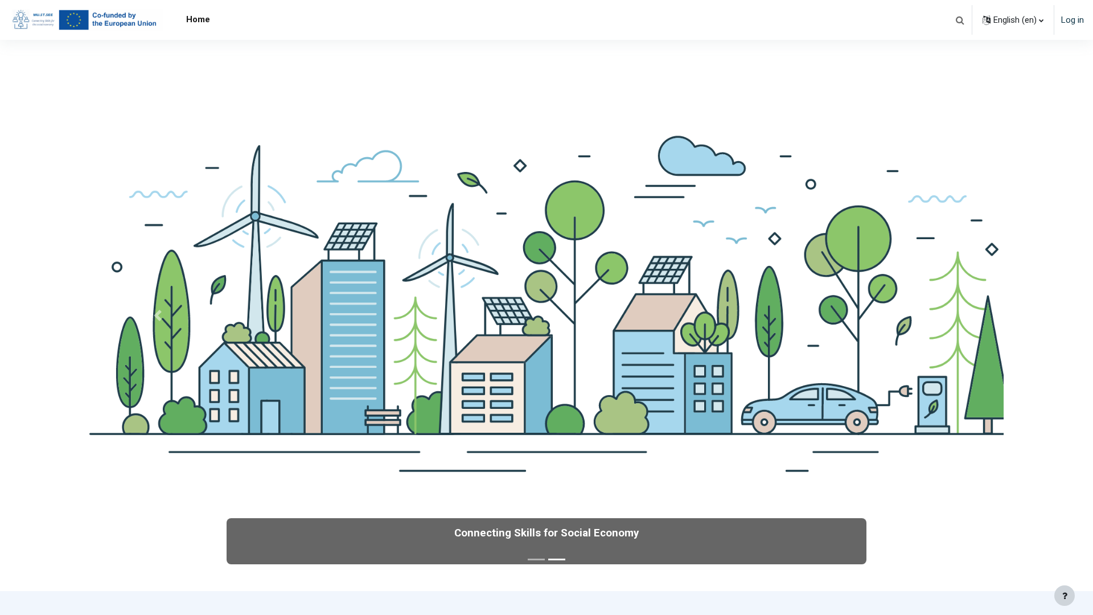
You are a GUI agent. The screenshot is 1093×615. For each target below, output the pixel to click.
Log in (1072, 20)
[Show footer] (1064, 595)
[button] (959, 20)
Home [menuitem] (198, 19)
